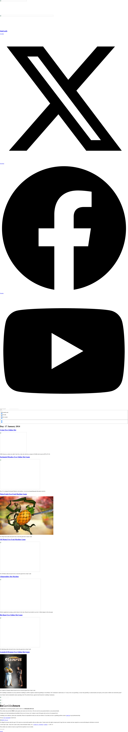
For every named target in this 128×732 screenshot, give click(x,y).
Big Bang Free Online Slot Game (11, 615)
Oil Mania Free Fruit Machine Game (13, 539)
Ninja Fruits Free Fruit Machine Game (13, 494)
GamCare (68, 715)
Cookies (45, 724)
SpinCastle (3, 31)
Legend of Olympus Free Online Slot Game (15, 652)
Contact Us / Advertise (38, 724)
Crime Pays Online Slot (8, 430)
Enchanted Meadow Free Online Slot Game (15, 457)
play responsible (7, 717)
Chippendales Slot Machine (9, 576)
